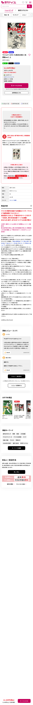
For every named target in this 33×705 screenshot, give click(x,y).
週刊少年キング (7, 434)
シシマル (8, 334)
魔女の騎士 (8, 357)
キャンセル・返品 (20, 484)
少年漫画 (23, 434)
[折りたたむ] (31, 206)
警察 (14, 434)
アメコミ (12, 440)
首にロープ (21, 243)
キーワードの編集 (16, 448)
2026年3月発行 (7, 443)
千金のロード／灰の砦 (11, 243)
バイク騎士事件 (25, 241)
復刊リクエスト (23, 10)
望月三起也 (16, 443)
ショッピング (9, 10)
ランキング (15, 15)
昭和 (18, 434)
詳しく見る (16, 472)
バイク (24, 437)
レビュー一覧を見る (16, 376)
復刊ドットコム (24, 443)
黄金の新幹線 (16, 241)
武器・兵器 (5, 440)
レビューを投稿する (16, 385)
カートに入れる (24, 701)
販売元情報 (10, 484)
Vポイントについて (9, 77)
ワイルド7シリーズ (7, 437)
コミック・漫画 (13, 200)
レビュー (24, 15)
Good (8, 352)
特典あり (18, 440)
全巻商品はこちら (16, 92)
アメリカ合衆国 (17, 437)
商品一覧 (6, 15)
